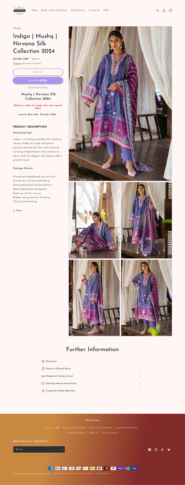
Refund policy (58, 473)
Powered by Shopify (43, 474)
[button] (158, 10)
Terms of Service (110, 433)
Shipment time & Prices (100, 428)
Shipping (17, 63)
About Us (94, 433)
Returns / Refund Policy (74, 428)
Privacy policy (72, 473)
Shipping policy (102, 473)
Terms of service (87, 473)
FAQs (57, 428)
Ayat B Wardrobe (27, 474)
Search (48, 428)
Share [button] (19, 211)
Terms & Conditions (77, 433)
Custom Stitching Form (126, 428)
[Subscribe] (62, 449)
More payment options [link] (38, 87)
